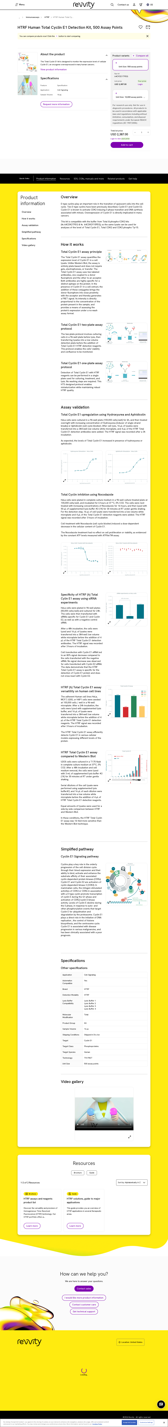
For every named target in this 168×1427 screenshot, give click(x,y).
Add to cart (127, 144)
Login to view (116, 139)
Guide (91, 1172)
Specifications (29, 238)
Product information (46, 178)
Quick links (24, 178)
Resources (65, 178)
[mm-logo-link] (84, 5)
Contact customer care (84, 1304)
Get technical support (84, 1311)
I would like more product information (84, 1297)
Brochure (78, 1172)
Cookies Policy (97, 1424)
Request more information (56, 104)
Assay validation (30, 225)
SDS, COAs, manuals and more (89, 178)
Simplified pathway (31, 231)
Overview (26, 211)
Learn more (32, 1225)
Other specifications (74, 968)
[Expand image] (109, 259)
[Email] (147, 29)
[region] (84, 1423)
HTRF (47, 17)
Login (140, 84)
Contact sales (84, 1288)
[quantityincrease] (148, 132)
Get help (133, 178)
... (19, 17)
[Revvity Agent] (161, 1404)
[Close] (164, 1422)
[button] (134, 5)
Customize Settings (146, 1422)
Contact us (123, 4)
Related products (116, 178)
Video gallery (28, 245)
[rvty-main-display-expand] (129, 1136)
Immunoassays (32, 17)
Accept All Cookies (129, 1422)
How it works (28, 218)
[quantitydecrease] (135, 132)
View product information (53, 69)
